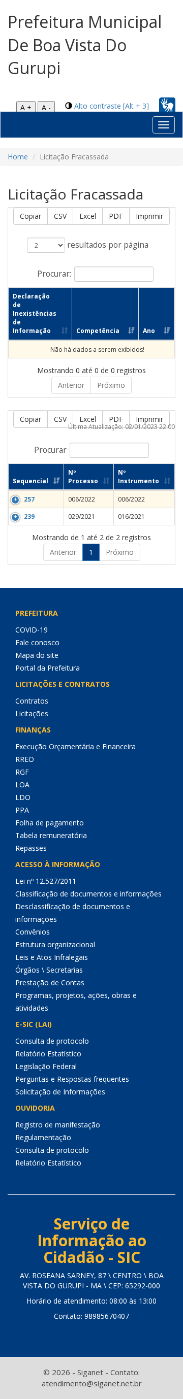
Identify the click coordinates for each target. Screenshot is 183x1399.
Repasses (31, 848)
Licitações (31, 713)
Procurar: (54, 273)
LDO (22, 797)
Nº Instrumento (138, 476)
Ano (149, 330)
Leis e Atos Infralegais (51, 957)
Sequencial (30, 481)
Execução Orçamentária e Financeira (75, 746)
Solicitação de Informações (60, 1091)
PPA (22, 810)
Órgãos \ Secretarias (49, 970)
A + (26, 107)
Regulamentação (43, 1137)
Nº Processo (83, 476)
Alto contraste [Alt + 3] (111, 106)
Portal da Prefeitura (47, 668)
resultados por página (106, 245)
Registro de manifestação (57, 1124)
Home (18, 156)
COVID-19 (31, 630)
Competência (97, 330)
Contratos (31, 701)
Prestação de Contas (49, 982)
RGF (22, 772)
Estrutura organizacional (55, 944)
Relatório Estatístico (48, 1053)
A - (46, 107)
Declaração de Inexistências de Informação (34, 314)
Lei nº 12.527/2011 (45, 881)
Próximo (111, 385)
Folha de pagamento (49, 822)
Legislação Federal (46, 1066)
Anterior (71, 385)
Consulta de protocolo (52, 1041)
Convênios (32, 932)
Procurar (50, 449)
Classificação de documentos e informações (88, 893)
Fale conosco (37, 642)
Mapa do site (36, 655)
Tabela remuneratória (51, 835)
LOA (22, 784)
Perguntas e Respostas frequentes (72, 1079)
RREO (24, 759)
